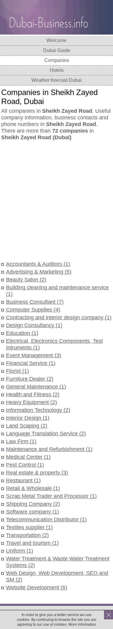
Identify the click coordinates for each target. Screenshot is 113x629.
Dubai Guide (56, 50)
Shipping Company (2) (33, 504)
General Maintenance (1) (36, 387)
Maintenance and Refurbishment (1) (49, 449)
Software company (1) (32, 512)
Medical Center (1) (28, 457)
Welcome (56, 40)
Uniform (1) (19, 551)
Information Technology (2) (38, 410)
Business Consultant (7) (35, 302)
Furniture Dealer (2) (29, 379)
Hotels (57, 70)
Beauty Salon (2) (26, 280)
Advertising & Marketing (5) (38, 272)
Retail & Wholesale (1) (33, 488)
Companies (56, 60)
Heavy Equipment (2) (31, 402)
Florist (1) (17, 371)
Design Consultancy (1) (34, 325)
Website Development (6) (36, 588)
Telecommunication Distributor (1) (46, 520)
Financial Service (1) (30, 363)
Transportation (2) (27, 535)
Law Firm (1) (21, 441)
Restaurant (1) (23, 480)
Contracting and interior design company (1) (58, 317)
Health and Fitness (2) (32, 394)
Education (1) (22, 333)
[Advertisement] (56, 201)
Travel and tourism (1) (32, 543)
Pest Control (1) (25, 465)
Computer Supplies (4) (33, 310)
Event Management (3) (33, 355)
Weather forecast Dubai (56, 80)
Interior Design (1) (27, 418)
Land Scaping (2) (26, 426)
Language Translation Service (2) (46, 434)
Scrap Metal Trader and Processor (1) (51, 496)
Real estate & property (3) (37, 473)
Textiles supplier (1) (29, 527)
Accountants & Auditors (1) (38, 264)
